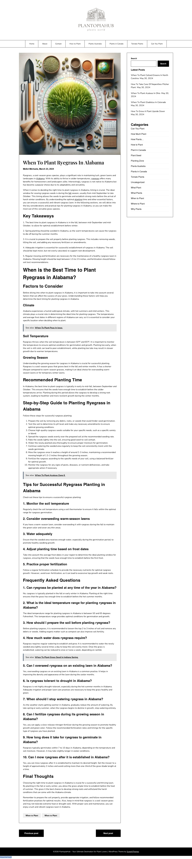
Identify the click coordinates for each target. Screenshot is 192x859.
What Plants (136, 192)
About (44, 44)
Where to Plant (138, 203)
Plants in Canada (116, 44)
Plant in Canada (138, 149)
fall (69, 193)
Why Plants (136, 208)
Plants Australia (95, 44)
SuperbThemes (133, 851)
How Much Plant (138, 133)
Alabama (40, 178)
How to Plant (75, 44)
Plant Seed (136, 155)
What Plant (136, 187)
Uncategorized (137, 182)
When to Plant (32, 815)
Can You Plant (157, 44)
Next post (108, 833)
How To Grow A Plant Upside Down (148, 111)
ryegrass (95, 178)
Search (134, 58)
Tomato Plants (137, 44)
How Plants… (137, 139)
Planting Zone (137, 160)
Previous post (31, 833)
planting (78, 199)
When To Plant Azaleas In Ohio (146, 93)
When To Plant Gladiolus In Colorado (148, 102)
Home (31, 44)
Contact (58, 44)
